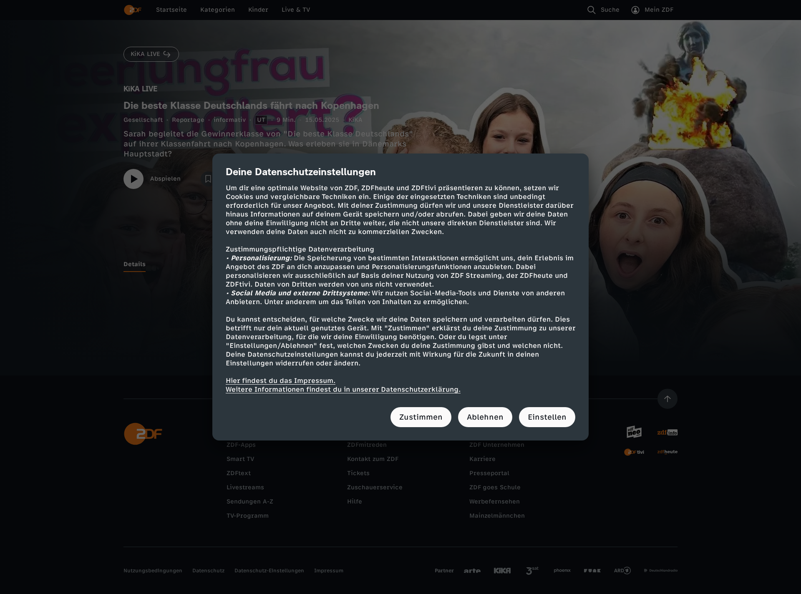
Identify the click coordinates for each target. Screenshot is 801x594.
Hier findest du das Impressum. (280, 381)
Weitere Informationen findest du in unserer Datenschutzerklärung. (343, 389)
